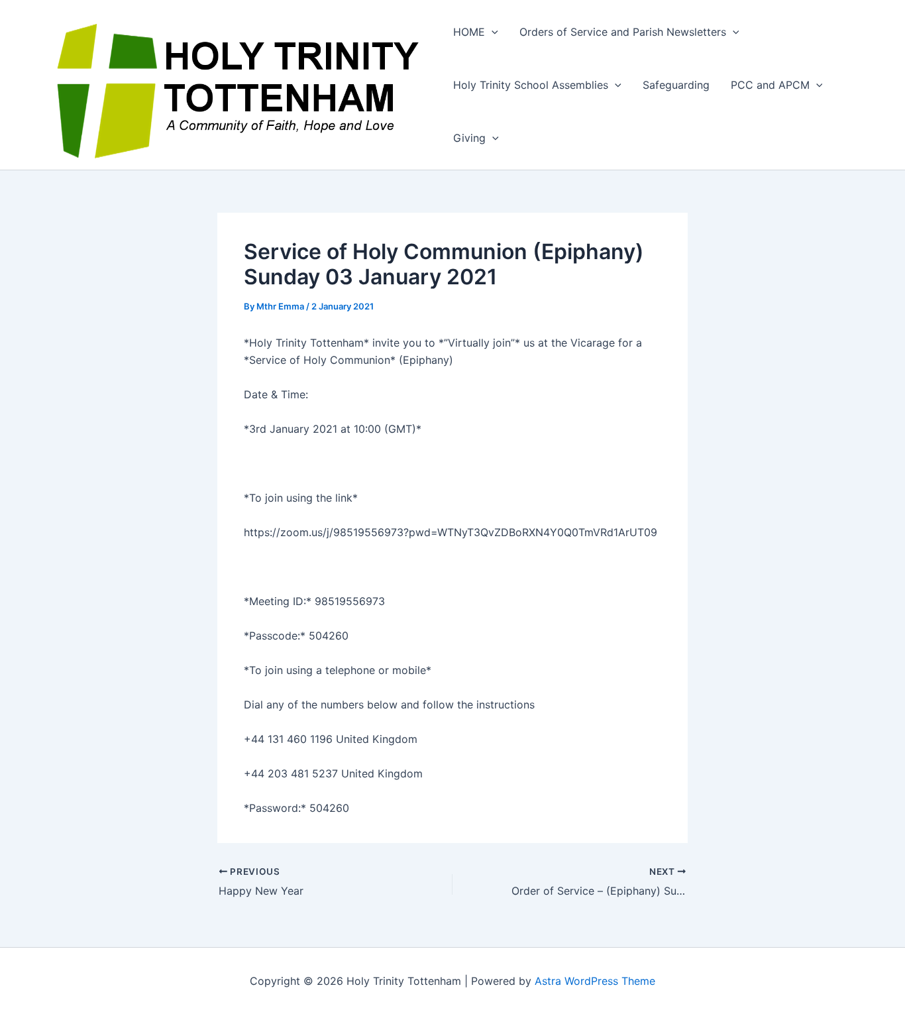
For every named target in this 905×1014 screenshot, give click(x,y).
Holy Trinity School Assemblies (530, 84)
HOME (469, 31)
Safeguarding (676, 84)
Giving (469, 137)
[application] (491, 31)
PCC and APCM (770, 84)
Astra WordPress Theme (595, 980)
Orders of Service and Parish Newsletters (622, 31)
